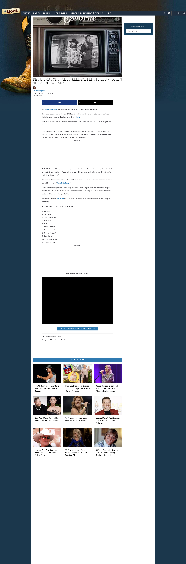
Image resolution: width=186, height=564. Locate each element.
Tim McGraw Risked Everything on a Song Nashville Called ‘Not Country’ (47, 388)
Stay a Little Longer (63, 183)
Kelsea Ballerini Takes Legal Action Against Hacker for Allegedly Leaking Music (107, 388)
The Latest (26, 13)
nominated (60, 199)
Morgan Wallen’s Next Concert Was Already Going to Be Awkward (108, 420)
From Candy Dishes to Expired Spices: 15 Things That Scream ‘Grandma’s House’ (77, 388)
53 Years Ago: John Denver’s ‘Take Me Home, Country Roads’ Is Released (107, 452)
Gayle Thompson (39, 91)
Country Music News (61, 340)
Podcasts (74, 13)
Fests (97, 13)
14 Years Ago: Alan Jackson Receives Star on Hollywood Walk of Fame (46, 452)
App (103, 13)
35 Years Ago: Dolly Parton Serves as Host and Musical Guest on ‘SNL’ (76, 452)
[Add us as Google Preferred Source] (169, 13)
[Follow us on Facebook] (174, 13)
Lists (56, 13)
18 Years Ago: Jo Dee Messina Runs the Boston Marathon (77, 419)
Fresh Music (47, 13)
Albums (52, 340)
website (77, 117)
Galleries (64, 13)
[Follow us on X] (178, 13)
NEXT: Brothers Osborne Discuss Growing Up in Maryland (77, 329)
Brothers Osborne (51, 109)
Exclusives (36, 13)
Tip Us (109, 13)
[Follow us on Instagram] (183, 13)
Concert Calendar (86, 13)
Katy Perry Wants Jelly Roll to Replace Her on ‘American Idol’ (47, 419)
